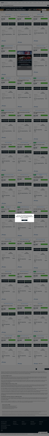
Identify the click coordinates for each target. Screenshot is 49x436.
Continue (24, 220)
